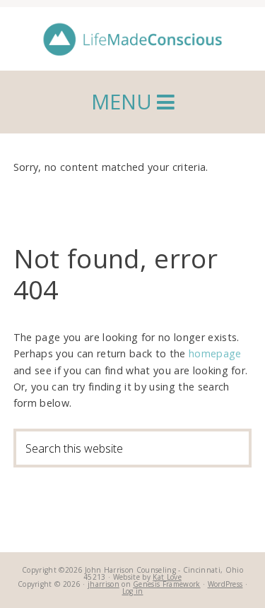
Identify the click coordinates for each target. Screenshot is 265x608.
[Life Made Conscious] (132, 42)
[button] (132, 102)
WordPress (225, 584)
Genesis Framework (166, 584)
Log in (132, 591)
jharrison (103, 584)
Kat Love (167, 577)
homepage (215, 353)
